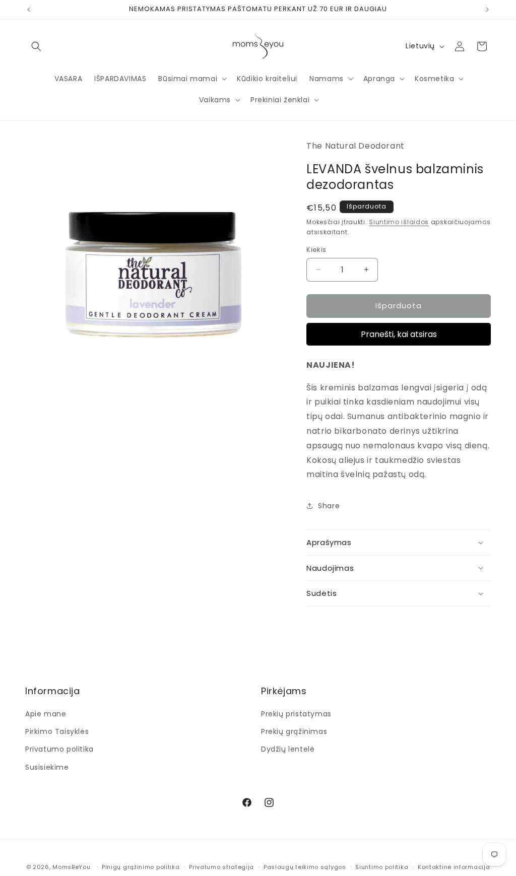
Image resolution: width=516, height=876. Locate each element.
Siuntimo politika (381, 867)
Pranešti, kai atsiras (399, 334)
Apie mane (45, 714)
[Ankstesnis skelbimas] (29, 9)
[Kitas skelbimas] (487, 9)
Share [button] (329, 506)
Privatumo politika (59, 749)
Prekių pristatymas (296, 714)
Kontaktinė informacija (454, 867)
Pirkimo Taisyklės (57, 731)
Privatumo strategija (221, 867)
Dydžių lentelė (287, 749)
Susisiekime (47, 767)
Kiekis (316, 249)
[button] (36, 46)
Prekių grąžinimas (294, 731)
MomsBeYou (71, 867)
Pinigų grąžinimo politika (141, 867)
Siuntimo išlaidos (399, 222)
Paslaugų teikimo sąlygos (305, 867)
